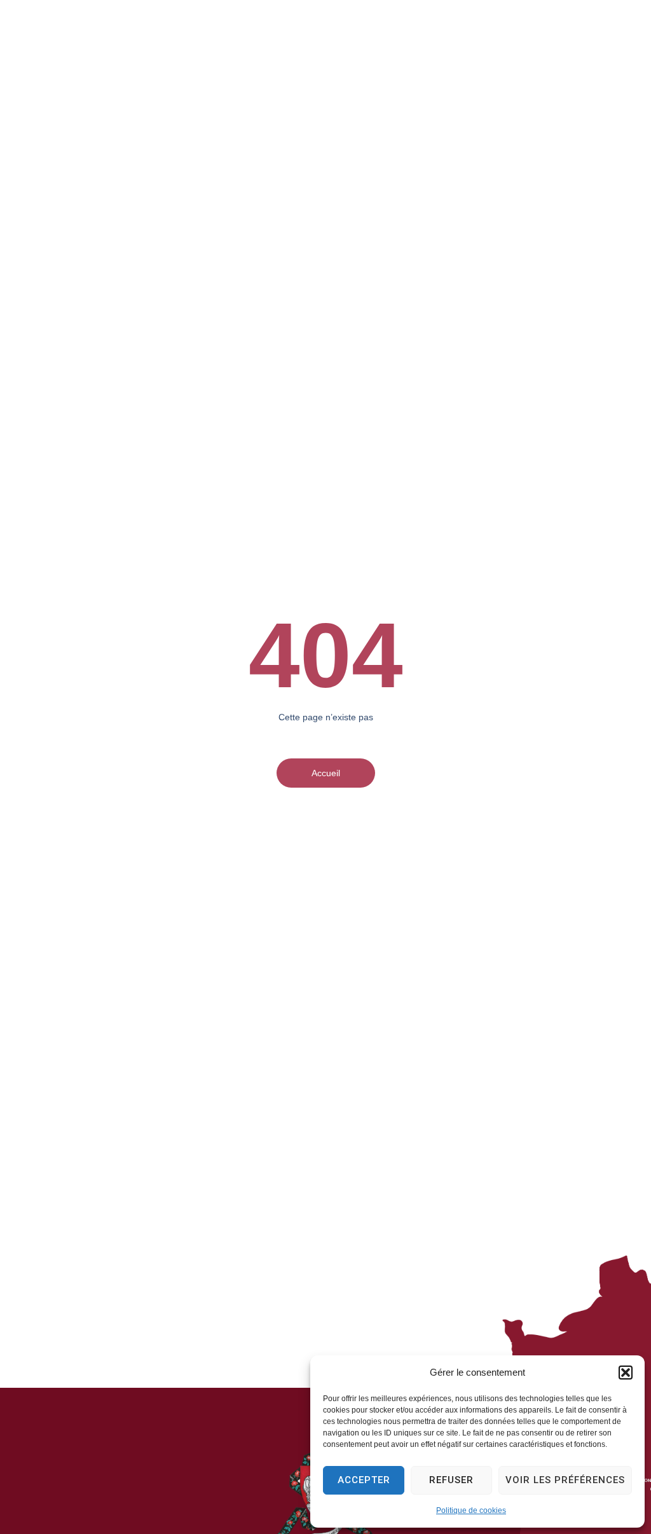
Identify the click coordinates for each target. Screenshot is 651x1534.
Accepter (364, 1480)
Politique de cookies (471, 1510)
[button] (625, 1372)
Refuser (451, 1480)
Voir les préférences (565, 1480)
